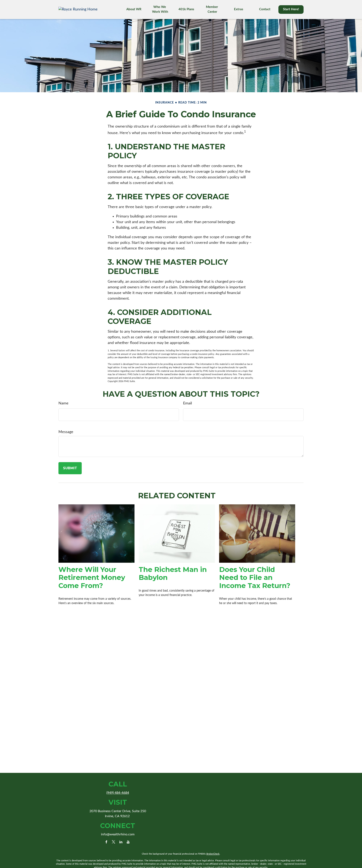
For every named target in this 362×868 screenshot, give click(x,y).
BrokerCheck (213, 854)
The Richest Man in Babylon (173, 573)
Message (65, 432)
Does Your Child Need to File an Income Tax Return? (254, 577)
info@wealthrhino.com (117, 834)
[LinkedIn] (121, 842)
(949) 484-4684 (117, 792)
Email (187, 403)
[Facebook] (106, 842)
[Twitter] (113, 842)
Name (63, 403)
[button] (133, 9)
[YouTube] (128, 842)
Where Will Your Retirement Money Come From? (91, 577)
